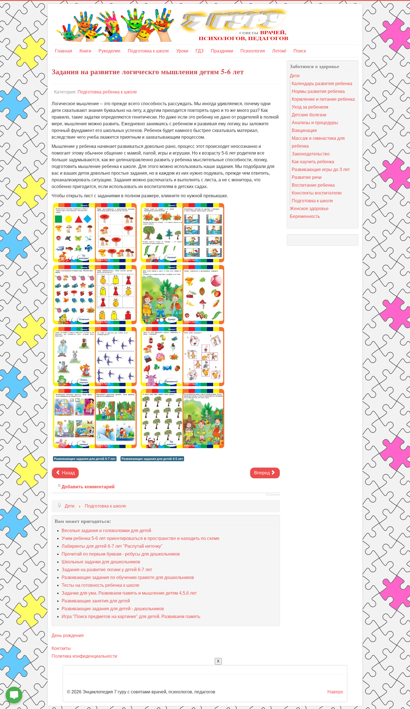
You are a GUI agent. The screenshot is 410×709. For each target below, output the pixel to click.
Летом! (279, 51)
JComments (273, 494)
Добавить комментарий (88, 486)
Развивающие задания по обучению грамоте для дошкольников (128, 577)
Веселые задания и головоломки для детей (106, 530)
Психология (252, 51)
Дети (295, 75)
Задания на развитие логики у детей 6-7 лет (107, 569)
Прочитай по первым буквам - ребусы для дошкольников (121, 554)
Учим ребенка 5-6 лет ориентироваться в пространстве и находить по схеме (141, 538)
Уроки (182, 51)
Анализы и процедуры (315, 122)
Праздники (222, 51)
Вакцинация (304, 130)
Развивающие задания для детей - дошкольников (113, 608)
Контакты (61, 648)
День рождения (68, 635)
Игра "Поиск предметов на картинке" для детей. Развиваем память (131, 616)
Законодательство (311, 154)
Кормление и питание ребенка (323, 99)
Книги (85, 51)
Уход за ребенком (310, 107)
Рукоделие (109, 51)
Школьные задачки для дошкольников (101, 561)
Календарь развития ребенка (322, 83)
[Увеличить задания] (95, 232)
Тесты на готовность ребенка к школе (100, 585)
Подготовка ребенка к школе (107, 92)
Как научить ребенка (313, 161)
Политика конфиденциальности (84, 656)
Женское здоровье (309, 208)
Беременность (305, 216)
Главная (63, 51)
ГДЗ (200, 51)
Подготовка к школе (148, 51)
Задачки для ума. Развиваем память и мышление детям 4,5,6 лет (129, 593)
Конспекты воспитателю (317, 193)
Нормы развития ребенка (318, 91)
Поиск (299, 51)
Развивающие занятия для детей (96, 601)
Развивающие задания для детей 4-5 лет (152, 458)
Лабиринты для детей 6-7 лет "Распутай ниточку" (112, 546)
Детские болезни (309, 114)
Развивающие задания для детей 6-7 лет (84, 458)
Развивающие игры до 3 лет (321, 169)
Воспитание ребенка (313, 185)
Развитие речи (307, 177)
